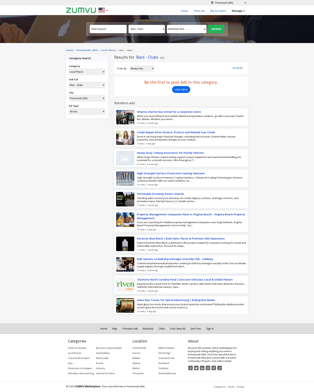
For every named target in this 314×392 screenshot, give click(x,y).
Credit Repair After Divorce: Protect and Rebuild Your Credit (176, 132)
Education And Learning (81, 373)
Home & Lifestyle (77, 348)
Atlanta (136, 363)
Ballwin (136, 358)
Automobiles (103, 353)
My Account (218, 11)
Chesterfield (139, 348)
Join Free (196, 328)
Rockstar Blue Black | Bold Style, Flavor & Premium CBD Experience (181, 238)
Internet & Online (105, 373)
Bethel (136, 368)
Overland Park (166, 358)
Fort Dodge (164, 353)
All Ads (236, 68)
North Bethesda (167, 373)
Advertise (148, 328)
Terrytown (138, 373)
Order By (121, 68)
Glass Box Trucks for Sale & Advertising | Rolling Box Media (176, 300)
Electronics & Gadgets (80, 368)
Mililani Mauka (166, 348)
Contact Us (219, 386)
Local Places (108, 50)
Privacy (240, 386)
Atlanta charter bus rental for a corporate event (169, 111)
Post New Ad (178, 328)
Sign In (210, 328)
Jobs (70, 363)
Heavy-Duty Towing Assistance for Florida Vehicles (170, 153)
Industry (100, 368)
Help (114, 328)
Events (100, 363)
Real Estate (102, 358)
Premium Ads (130, 328)
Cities (184, 11)
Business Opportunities (109, 348)
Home (69, 50)
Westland (163, 363)
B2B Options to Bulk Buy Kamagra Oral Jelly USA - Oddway (175, 259)
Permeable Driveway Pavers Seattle (160, 194)
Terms (231, 386)
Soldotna (163, 368)
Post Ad (199, 11)
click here (181, 90)
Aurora (136, 353)
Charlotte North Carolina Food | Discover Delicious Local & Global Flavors (185, 279)
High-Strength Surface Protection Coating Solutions (171, 173)
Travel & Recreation (79, 358)
